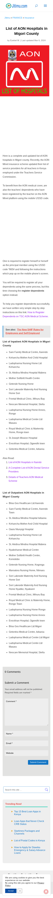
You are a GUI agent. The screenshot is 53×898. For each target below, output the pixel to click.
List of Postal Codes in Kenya (29, 840)
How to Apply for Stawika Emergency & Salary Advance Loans (29, 850)
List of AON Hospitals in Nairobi (25, 462)
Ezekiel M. (15, 40)
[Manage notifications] (46, 891)
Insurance (29, 17)
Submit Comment (38, 762)
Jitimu (7, 17)
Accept (11, 891)
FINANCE (17, 17)
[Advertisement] (26, 125)
